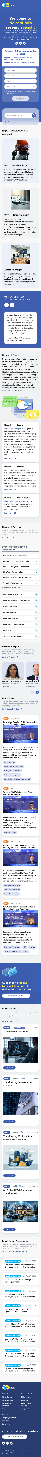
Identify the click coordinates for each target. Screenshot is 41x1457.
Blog (3, 1409)
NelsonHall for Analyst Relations (17, 501)
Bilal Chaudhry (21, 1186)
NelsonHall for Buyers (13, 428)
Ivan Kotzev (20, 1028)
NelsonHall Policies (7, 1450)
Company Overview (9, 1418)
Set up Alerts (25, 1409)
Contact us (6, 1424)
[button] (20, 556)
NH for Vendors (7, 1400)
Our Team (5, 1421)
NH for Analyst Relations (7, 1405)
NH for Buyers (7, 1397)
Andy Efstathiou (21, 1078)
